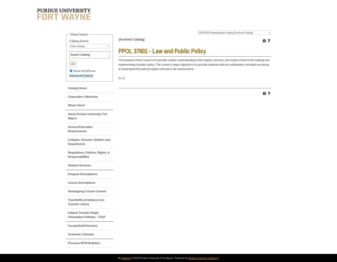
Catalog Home (77, 88)
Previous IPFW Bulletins (84, 243)
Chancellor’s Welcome (83, 96)
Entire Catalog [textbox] (77, 46)
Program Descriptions (82, 174)
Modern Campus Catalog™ (203, 258)
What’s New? (76, 105)
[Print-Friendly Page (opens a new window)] (264, 41)
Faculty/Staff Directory (83, 225)
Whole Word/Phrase (84, 70)
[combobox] (234, 33)
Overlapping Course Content (87, 191)
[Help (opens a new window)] (269, 41)
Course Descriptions (81, 182)
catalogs (125, 258)
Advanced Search (81, 75)
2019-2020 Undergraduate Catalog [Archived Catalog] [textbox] (226, 32)
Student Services (79, 165)
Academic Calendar (81, 234)
